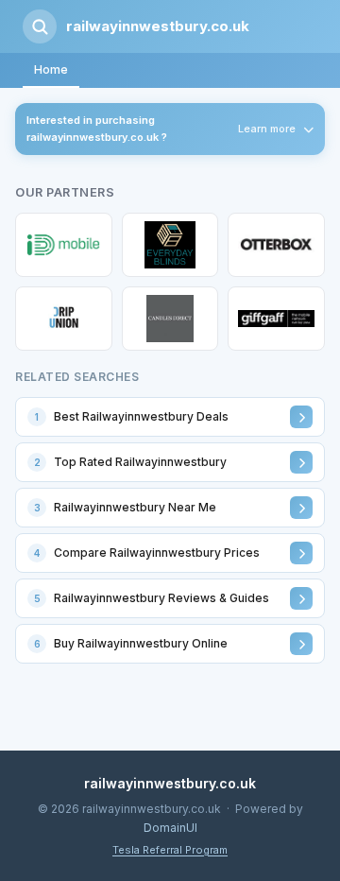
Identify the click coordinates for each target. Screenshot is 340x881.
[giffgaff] (276, 318)
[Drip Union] (63, 318)
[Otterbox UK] (276, 245)
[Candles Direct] (170, 318)
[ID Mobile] (63, 245)
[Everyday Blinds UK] (170, 245)
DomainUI (170, 828)
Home (51, 69)
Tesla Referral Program (170, 849)
